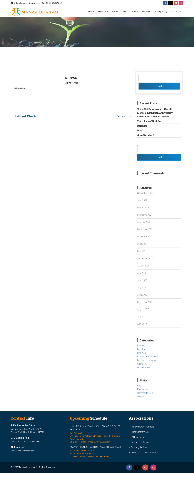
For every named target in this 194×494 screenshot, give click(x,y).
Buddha (141, 349)
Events (115, 11)
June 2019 (142, 295)
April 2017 (142, 324)
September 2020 (145, 258)
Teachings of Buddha (149, 121)
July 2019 (141, 287)
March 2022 (143, 207)
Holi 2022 (141, 353)
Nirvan (71, 78)
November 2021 (145, 236)
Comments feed (145, 393)
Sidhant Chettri (24, 116)
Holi (139, 130)
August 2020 (143, 265)
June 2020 (142, 280)
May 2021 (142, 251)
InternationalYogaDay (147, 356)
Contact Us (176, 11)
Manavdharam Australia (142, 426)
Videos (135, 11)
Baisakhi (142, 125)
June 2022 (142, 200)
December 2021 (144, 229)
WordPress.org (144, 396)
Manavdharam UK (139, 432)
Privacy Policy (161, 11)
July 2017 (141, 316)
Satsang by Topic (139, 442)
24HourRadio (137, 437)
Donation (146, 11)
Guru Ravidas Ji (145, 135)
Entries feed (142, 389)
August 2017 (143, 309)
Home (91, 11)
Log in (140, 385)
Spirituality (142, 364)
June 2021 (142, 244)
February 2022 (144, 215)
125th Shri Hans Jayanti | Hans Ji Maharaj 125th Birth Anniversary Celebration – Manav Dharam (155, 113)
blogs (124, 11)
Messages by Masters (147, 360)
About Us (102, 11)
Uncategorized (144, 367)
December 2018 (144, 302)
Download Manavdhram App (144, 452)
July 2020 (141, 273)
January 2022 (143, 222)
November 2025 (145, 193)
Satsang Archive (138, 447)
